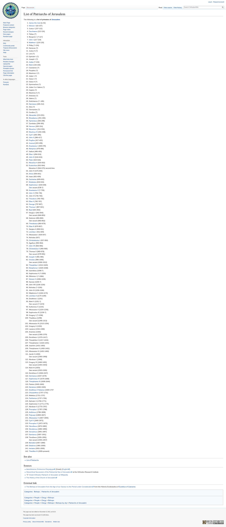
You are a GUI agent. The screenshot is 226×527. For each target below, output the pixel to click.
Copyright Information (29, 518)
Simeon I (32, 26)
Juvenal (32, 143)
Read (160, 7)
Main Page (6, 23)
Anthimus (32, 412)
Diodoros (32, 446)
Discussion (30, 7)
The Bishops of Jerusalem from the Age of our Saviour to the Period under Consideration (59, 487)
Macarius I (33, 129)
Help (4, 52)
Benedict (32, 443)
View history (178, 7)
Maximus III (33, 132)
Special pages (7, 66)
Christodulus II (34, 249)
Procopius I (33, 409)
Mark (31, 65)
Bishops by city (61, 503)
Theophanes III (34, 381)
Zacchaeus (33, 31)
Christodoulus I (34, 240)
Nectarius (32, 387)
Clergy (43, 498)
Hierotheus (33, 426)
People (37, 498)
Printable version (8, 68)
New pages (6, 34)
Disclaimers (48, 521)
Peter (31, 160)
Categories (28, 492)
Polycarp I (32, 415)
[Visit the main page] (10, 9)
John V (31, 193)
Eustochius (33, 165)
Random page (7, 36)
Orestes (32, 260)
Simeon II (32, 279)
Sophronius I (33, 185)
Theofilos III (33, 451)
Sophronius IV (34, 379)
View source (168, 7)
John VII (32, 246)
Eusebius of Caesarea (127, 487)
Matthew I (32, 42)
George (32, 204)
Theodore (32, 199)
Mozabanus (33, 118)
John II (31, 137)
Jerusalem (56, 19)
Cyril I (31, 135)
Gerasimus (33, 432)
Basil (30, 210)
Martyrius (32, 149)
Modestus (32, 182)
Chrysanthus (33, 393)
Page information (8, 73)
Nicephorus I (33, 268)
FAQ (4, 43)
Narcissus (32, 104)
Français (6, 82)
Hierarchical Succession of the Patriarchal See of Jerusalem (48, 472)
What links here (8, 59)
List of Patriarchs (32, 460)
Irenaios (32, 448)
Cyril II (31, 420)
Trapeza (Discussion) (10, 48)
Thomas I (32, 207)
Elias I (31, 154)
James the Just (34, 23)
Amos (31, 174)
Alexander (32, 115)
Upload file (6, 64)
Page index (6, 29)
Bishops (37, 492)
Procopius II (33, 423)
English (65, 469)
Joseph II (32, 257)
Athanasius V (34, 418)
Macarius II (33, 163)
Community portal (8, 46)
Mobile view (56, 521)
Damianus (32, 434)
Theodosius (33, 223)
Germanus (33, 376)
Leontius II (33, 296)
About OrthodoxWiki (38, 521)
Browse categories (9, 27)
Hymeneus (33, 121)
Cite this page (7, 75)
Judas (31, 62)
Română (6, 84)
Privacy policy (27, 521)
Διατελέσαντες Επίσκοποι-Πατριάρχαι (40, 469)
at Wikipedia (48, 475)
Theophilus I (33, 265)
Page (23, 7)
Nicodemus (33, 429)
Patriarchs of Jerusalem (50, 492)
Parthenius (33, 398)
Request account (218, 2)
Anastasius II (33, 190)
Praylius (32, 140)
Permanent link (8, 71)
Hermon (32, 126)
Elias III (31, 226)
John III (31, 157)
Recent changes (8, 32)
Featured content (8, 25)
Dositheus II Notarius (36, 390)
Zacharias (32, 179)
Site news (6, 50)
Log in (210, 2)
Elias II (31, 201)
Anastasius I (33, 146)
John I (31, 40)
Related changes (8, 62)
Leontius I (32, 232)
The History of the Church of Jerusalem (41, 478)
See (30, 187)
